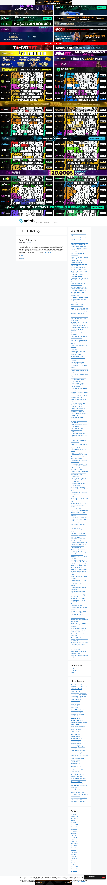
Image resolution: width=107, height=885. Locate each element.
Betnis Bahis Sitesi (83, 694)
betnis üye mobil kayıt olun (75, 787)
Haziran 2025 (74, 827)
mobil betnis (73, 799)
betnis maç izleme (76, 752)
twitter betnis (74, 801)
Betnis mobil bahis (75, 755)
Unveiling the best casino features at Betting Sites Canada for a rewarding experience (79, 259)
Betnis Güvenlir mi (76, 740)
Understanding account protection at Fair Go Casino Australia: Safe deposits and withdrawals (79, 273)
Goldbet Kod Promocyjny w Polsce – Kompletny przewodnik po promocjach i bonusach (79, 644)
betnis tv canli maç (76, 776)
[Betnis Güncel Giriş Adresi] (27, 220)
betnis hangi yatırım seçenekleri (76, 743)
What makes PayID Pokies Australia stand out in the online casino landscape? (79, 294)
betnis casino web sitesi (75, 711)
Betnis (70, 219)
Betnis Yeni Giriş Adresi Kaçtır (34, 256)
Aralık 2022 (73, 856)
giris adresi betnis (75, 792)
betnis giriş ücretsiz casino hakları (76, 732)
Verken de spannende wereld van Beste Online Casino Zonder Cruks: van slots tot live (79, 283)
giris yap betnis (83, 794)
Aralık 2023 (74, 839)
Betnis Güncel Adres (75, 736)
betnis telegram (76, 774)
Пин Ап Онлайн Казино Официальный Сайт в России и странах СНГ (79, 556)
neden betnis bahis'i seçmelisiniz (80, 799)
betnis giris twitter (75, 715)
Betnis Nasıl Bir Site (75, 761)
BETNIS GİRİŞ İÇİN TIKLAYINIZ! (53, 43)
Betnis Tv (84, 774)
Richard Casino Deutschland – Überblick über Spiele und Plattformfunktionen (78, 546)
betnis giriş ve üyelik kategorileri (76, 729)
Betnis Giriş (55, 222)
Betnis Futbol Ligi (27, 240)
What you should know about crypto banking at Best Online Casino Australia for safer (78, 304)
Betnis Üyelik (75, 785)
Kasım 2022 (74, 858)
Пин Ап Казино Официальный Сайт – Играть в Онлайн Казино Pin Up (51, 219)
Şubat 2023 (74, 852)
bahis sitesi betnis (75, 684)
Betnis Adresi (74, 349)
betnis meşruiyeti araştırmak (75, 753)
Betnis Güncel (75, 734)
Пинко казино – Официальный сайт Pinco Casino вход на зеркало (78, 505)
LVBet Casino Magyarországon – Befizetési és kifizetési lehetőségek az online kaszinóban (79, 551)
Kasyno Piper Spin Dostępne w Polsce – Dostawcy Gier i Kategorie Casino (78, 480)
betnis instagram (76, 745)
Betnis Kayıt (81, 747)
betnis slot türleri (81, 769)
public (72, 672)
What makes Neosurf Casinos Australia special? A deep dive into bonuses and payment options (79, 289)
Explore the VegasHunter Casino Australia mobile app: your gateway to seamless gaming (79, 239)
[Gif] (53, 104)
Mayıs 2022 (74, 871)
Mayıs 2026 (74, 820)
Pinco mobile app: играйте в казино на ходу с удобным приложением (78, 253)
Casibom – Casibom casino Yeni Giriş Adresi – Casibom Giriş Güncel (79, 524)
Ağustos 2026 (74, 814)
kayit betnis (83, 798)
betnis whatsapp (75, 778)
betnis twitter (85, 776)
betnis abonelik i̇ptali (74, 686)
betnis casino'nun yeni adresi (75, 704)
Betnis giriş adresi (77, 720)
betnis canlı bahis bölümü (76, 697)
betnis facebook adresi (80, 714)
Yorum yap (22, 258)
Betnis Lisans (74, 750)
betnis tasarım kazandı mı (75, 772)
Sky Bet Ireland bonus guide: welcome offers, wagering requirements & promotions (78, 410)
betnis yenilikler (81, 783)
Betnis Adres (82, 686)
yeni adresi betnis (81, 801)
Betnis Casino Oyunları (76, 705)
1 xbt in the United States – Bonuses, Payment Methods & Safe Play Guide (78, 440)
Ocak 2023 (73, 854)
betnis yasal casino (83, 778)
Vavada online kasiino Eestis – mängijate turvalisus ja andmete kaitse (79, 435)
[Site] (26, 75)
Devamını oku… (48, 252)
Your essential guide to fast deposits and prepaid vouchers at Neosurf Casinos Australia (79, 278)
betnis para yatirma (75, 763)
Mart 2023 (73, 850)
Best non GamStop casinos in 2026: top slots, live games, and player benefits (79, 264)
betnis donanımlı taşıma (74, 712)
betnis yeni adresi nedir (74, 783)
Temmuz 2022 (74, 866)
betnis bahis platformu (74, 694)
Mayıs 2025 (74, 829)
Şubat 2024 (74, 837)
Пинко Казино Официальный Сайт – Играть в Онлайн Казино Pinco (79, 573)
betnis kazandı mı (80, 748)
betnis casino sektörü (74, 707)
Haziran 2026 (74, 818)
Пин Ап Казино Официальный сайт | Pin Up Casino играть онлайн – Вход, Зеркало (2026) (79, 533)
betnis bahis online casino (75, 693)
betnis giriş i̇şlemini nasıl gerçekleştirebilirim (78, 726)
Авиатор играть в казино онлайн (43, 222)
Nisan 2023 (74, 848)
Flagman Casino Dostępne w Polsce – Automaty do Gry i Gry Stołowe (78, 449)
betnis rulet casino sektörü (75, 768)
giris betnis (81, 792)
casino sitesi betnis (76, 790)
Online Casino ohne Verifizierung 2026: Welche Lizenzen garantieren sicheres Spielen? (79, 324)
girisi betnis (74, 794)
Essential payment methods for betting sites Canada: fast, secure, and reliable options (79, 248)
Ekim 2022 (73, 860)
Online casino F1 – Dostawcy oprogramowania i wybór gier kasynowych (78, 600)
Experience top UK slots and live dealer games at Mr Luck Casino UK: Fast (79, 342)
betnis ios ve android (74, 747)
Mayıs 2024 (74, 831)
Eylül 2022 (73, 862)
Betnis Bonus (83, 696)
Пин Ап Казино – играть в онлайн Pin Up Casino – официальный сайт (79, 500)
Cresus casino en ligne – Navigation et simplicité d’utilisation (77, 430)
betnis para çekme (75, 764)
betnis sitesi (82, 768)
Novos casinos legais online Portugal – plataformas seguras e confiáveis (79, 514)
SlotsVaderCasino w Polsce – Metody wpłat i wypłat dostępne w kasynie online (79, 619)
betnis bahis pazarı (83, 693)
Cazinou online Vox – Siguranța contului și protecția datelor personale (78, 625)
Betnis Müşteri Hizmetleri (77, 758)
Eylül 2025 (73, 822)
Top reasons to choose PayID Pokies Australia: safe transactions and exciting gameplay (79, 353)
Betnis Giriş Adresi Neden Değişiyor (79, 722)
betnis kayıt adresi (74, 748)
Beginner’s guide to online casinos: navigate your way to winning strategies (79, 329)
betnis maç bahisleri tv (81, 750)
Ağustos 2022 (74, 864)
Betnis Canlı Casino (76, 699)
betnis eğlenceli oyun (82, 712)
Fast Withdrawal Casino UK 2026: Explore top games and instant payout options (79, 318)
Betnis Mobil (83, 753)
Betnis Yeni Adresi (76, 782)
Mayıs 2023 (74, 845)
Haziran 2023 (74, 843)
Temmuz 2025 (74, 824)
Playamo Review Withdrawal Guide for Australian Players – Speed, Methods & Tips (78, 405)
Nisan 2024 (74, 833)
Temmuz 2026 (74, 816)
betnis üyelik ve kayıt (83, 785)
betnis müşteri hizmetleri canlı (75, 760)
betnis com (81, 711)
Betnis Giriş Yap (75, 731)
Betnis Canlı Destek (75, 701)
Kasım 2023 (74, 841)
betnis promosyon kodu (76, 766)
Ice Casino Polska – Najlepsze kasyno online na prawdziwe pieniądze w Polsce (78, 630)
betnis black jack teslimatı (75, 696)
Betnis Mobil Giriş (84, 755)
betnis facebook (73, 714)
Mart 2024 (73, 835)
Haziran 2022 (74, 869)
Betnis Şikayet (75, 789)
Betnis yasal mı (74, 780)
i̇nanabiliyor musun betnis (75, 798)
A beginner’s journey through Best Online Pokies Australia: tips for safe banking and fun (79, 299)
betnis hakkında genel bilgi (75, 741)
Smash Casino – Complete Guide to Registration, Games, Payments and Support (79, 519)
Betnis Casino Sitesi (77, 709)
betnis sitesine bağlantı (74, 769)
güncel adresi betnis (75, 796)
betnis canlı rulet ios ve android (76, 702)
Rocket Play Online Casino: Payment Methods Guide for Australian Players (78, 385)
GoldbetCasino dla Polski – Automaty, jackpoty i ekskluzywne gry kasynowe (79, 639)
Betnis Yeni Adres (82, 780)
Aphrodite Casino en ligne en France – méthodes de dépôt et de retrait (79, 489)
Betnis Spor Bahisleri (75, 771)
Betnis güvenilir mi (76, 738)
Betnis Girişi (75, 724)
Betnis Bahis (75, 691)
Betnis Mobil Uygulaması (76, 756)
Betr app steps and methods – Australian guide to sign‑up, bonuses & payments (78, 379)
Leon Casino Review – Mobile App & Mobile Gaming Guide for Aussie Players (79, 370)
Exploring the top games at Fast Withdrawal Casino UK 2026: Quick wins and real (79, 313)
